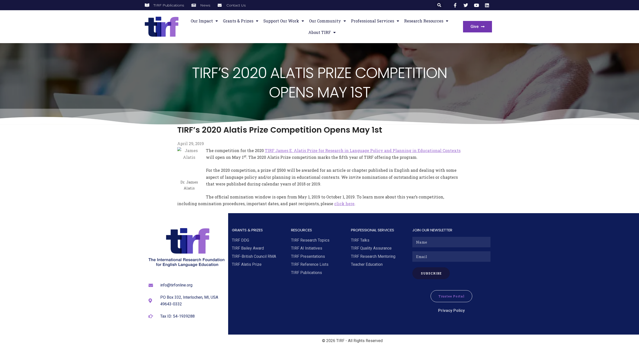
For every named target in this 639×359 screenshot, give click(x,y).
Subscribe (431, 273)
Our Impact (202, 20)
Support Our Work (281, 20)
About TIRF (319, 32)
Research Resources (423, 20)
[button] (439, 5)
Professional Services (372, 20)
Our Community (325, 20)
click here (344, 203)
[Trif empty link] (456, 5)
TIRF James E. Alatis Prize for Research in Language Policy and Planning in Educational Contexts (363, 150)
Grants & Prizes (238, 20)
